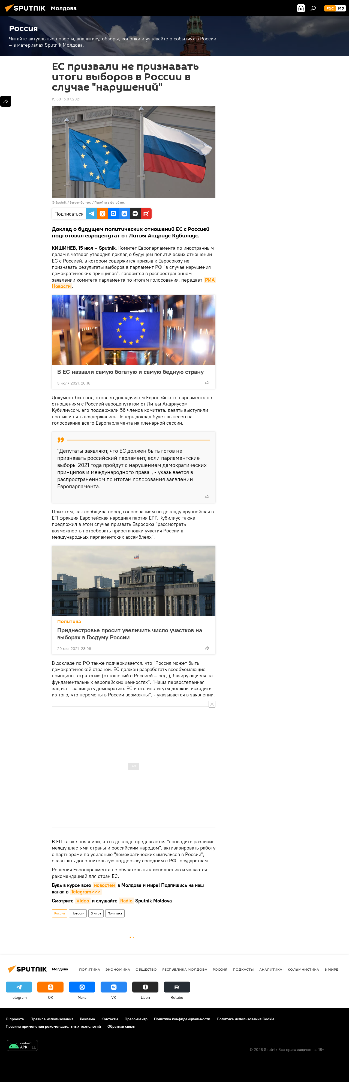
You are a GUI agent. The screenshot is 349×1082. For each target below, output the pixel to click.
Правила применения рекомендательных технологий (53, 1026)
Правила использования (52, 1019)
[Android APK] (22, 1046)
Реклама (87, 1019)
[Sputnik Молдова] (27, 12)
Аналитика (270, 969)
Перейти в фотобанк (109, 202)
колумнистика (303, 969)
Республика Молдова (184, 969)
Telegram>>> (85, 892)
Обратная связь (121, 1026)
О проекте (15, 1019)
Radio (126, 901)
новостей (104, 885)
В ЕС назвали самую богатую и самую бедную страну (130, 371)
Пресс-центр (136, 1019)
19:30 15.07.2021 (66, 99)
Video (82, 901)
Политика (69, 621)
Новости (77, 913)
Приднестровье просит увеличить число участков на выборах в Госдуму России (129, 634)
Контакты (109, 1019)
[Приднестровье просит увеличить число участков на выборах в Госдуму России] (133, 581)
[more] (206, 382)
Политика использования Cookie (246, 1019)
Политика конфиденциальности (182, 1019)
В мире (96, 913)
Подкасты (243, 969)
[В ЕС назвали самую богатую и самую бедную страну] (133, 330)
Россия (59, 913)
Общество (146, 969)
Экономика (118, 969)
